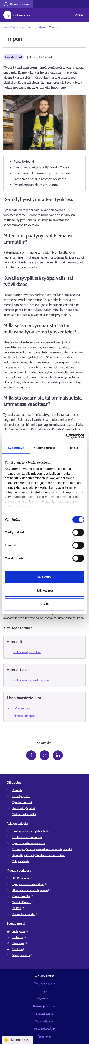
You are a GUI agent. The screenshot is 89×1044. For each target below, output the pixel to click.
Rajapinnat (44, 1036)
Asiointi (17, 790)
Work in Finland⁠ (21, 902)
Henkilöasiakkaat (13, 27)
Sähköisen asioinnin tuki (27, 837)
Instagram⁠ (18, 931)
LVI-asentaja (22, 708)
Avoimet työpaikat (23, 808)
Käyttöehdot (44, 998)
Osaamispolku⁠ (21, 896)
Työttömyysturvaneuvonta (28, 843)
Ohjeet (44, 991)
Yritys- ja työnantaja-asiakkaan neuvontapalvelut (42, 849)
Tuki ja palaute (20, 861)
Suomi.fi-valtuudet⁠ (23, 914)
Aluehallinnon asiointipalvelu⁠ (30, 890)
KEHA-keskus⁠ (20, 878)
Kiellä (45, 604)
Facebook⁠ (18, 943)
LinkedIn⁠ (17, 937)
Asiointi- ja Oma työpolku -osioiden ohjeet (38, 855)
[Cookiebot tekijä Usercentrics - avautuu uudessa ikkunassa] (66, 436)
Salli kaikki (44, 577)
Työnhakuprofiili (22, 802)
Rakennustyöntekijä (27, 652)
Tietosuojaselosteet (45, 1006)
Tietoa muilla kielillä (24, 814)
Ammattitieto (36, 27)
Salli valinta (44, 590)
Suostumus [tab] (16, 447)
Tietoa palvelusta (44, 983)
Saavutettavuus (44, 1021)
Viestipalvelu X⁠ (21, 955)
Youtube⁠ (17, 949)
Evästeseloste (44, 1014)
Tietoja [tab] (73, 447)
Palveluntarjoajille (44, 1029)
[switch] (78, 532)
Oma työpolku (21, 796)
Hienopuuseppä (24, 716)
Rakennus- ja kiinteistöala (31, 680)
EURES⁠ (16, 908)
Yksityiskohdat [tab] (44, 447)
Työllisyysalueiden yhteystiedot (31, 831)
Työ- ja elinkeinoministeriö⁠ (28, 884)
